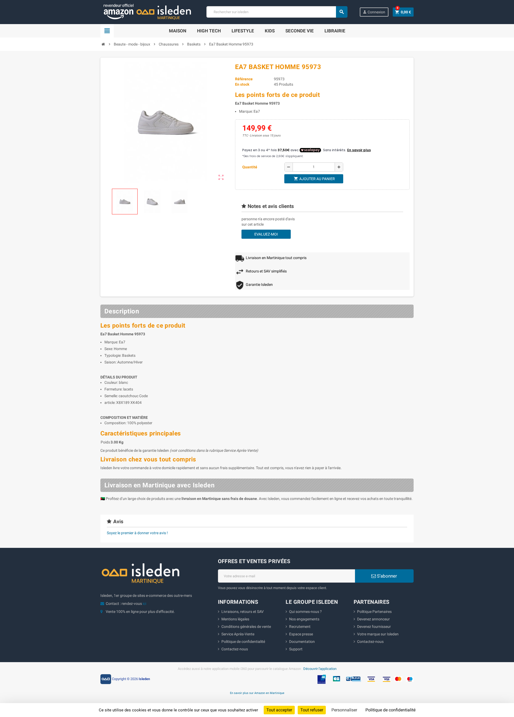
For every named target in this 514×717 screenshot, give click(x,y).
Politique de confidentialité (243, 641)
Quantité (249, 167)
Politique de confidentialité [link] (390, 709)
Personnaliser (344, 709)
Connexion (373, 12)
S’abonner (386, 576)
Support (296, 649)
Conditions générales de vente (246, 626)
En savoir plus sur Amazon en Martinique (257, 693)
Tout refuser (311, 709)
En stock (242, 84)
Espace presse (301, 634)
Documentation (302, 641)
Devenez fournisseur (374, 626)
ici (144, 603)
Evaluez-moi (266, 234)
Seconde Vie (299, 30)
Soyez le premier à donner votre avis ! (137, 533)
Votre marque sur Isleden (378, 634)
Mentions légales (235, 619)
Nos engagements (304, 619)
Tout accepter (279, 709)
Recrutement (300, 626)
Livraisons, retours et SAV (242, 611)
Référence (244, 79)
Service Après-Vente (237, 634)
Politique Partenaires (374, 611)
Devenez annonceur (373, 619)
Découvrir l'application (320, 669)
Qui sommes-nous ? (305, 611)
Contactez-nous (234, 649)
